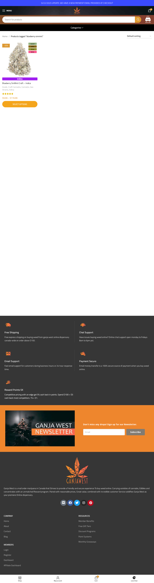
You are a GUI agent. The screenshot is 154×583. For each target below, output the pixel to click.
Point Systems (85, 537)
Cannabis (25, 87)
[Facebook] (70, 503)
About (6, 526)
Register (7, 555)
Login (6, 550)
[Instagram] (84, 503)
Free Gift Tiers (85, 526)
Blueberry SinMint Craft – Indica (16, 83)
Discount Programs (87, 531)
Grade (4, 87)
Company (8, 516)
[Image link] (148, 19)
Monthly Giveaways (87, 542)
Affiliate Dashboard (12, 565)
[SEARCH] (138, 19)
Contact (7, 531)
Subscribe (135, 432)
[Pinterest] (91, 503)
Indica (11, 90)
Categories (76, 28)
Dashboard (8, 560)
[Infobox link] (114, 331)
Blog (6, 537)
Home (5, 36)
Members (9, 545)
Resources (84, 516)
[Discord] (63, 503)
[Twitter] (77, 503)
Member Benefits (86, 521)
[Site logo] (77, 10)
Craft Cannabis (14, 87)
